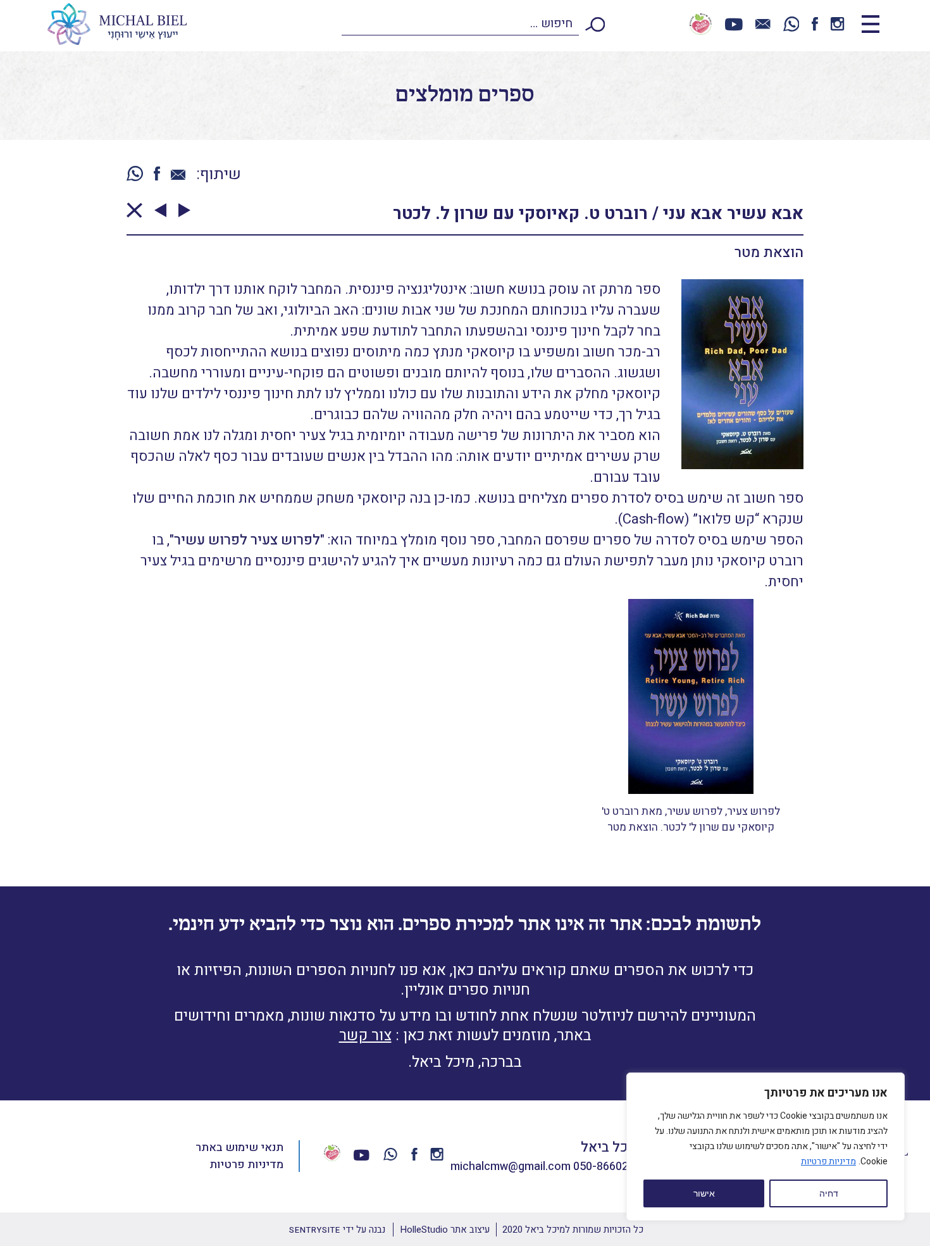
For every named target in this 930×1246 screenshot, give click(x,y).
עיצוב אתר (445, 1230)
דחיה (828, 1193)
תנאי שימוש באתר (239, 1147)
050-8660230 (607, 1166)
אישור (704, 1193)
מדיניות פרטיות (828, 1161)
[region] (765, 1147)
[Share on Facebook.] (157, 175)
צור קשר (365, 1035)
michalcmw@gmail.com (510, 1166)
